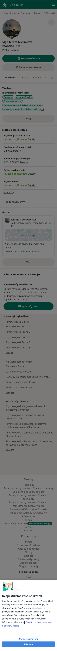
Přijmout (28, 644)
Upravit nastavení (28, 639)
